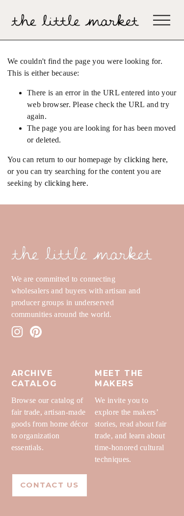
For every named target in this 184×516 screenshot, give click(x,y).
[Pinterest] (36, 332)
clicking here (145, 159)
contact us (49, 485)
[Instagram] (17, 332)
